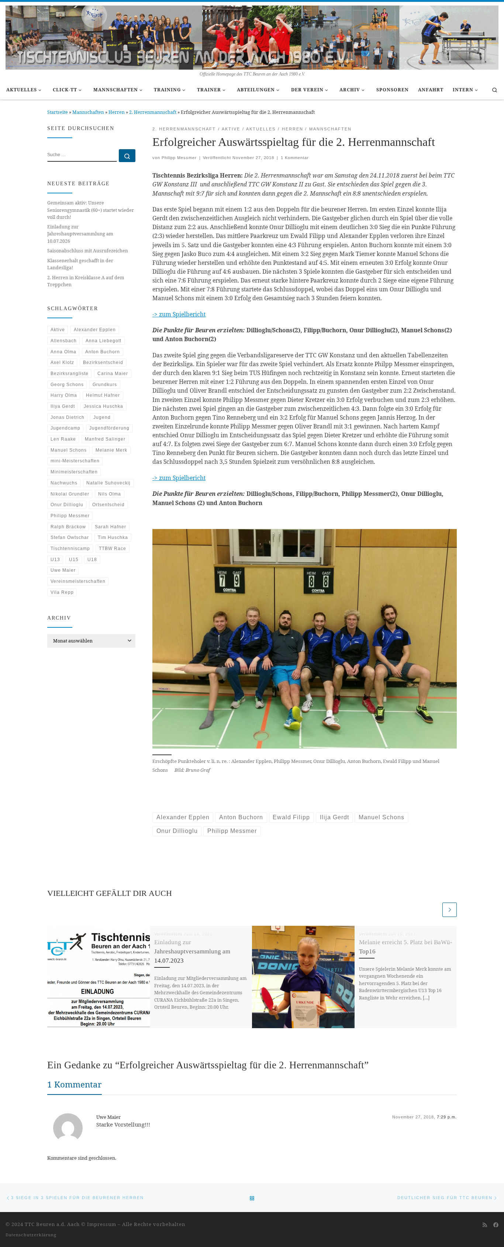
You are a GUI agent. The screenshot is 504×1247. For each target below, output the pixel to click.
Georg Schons (67, 384)
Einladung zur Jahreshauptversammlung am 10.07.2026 (80, 234)
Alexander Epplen (95, 329)
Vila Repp (62, 592)
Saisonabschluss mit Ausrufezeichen (87, 251)
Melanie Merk (111, 450)
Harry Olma (64, 395)
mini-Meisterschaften (75, 460)
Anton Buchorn (102, 351)
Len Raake (63, 439)
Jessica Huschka (103, 406)
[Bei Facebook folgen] (495, 1225)
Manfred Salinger (105, 439)
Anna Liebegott (103, 340)
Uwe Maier (63, 570)
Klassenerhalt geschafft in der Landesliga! (80, 264)
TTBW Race (112, 548)
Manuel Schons (69, 450)
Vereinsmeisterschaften (78, 581)
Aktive (58, 329)
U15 (74, 559)
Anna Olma (63, 351)
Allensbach (64, 340)
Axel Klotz (62, 362)
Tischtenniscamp (70, 548)
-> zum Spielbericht (179, 314)
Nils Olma (109, 494)
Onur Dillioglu (67, 504)
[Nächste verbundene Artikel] (449, 910)
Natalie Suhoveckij (108, 483)
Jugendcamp (65, 428)
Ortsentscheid (108, 504)
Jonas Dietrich (67, 417)
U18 (92, 559)
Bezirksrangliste (70, 373)
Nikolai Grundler (70, 494)
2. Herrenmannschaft (152, 112)
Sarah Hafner (110, 526)
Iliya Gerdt (63, 406)
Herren (116, 112)
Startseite (57, 112)
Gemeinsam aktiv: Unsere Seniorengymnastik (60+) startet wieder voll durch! (90, 210)
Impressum (101, 1224)
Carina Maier (112, 373)
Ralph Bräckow (68, 526)
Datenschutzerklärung (31, 1234)
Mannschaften (88, 112)
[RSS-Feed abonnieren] (485, 1225)
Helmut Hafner (103, 395)
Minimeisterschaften (74, 471)
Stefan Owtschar (70, 537)
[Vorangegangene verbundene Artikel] (434, 910)
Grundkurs (105, 384)
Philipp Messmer (179, 157)
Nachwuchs (64, 483)
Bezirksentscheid (103, 362)
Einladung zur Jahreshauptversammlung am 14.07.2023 (192, 951)
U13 (55, 559)
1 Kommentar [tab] (74, 1084)
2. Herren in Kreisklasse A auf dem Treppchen (85, 281)
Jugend (102, 417)
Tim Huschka (113, 537)
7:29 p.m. (447, 1117)
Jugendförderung (109, 428)
